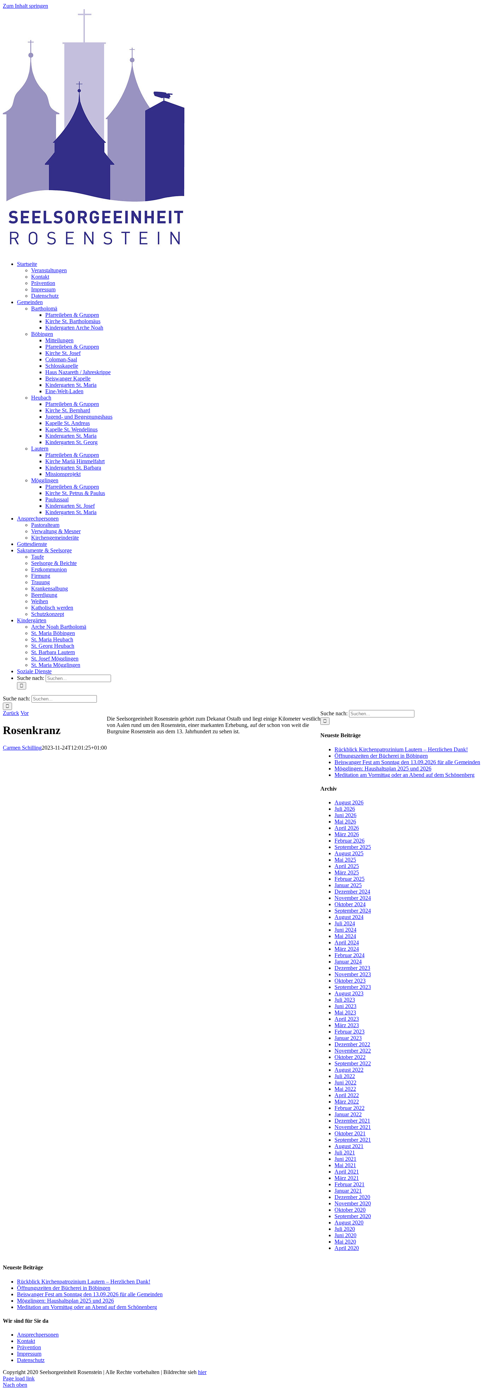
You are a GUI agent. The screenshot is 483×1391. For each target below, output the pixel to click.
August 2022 (348, 1070)
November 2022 (352, 1051)
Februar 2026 (349, 841)
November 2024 (352, 898)
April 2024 (346, 942)
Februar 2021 (349, 1184)
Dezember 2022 (352, 1044)
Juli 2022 (344, 1076)
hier (202, 1372)
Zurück (11, 713)
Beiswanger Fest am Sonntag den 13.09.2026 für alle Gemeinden (407, 762)
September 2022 (352, 1063)
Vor (25, 713)
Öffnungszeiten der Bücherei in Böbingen (381, 756)
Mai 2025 (345, 860)
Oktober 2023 (350, 981)
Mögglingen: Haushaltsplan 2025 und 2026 (382, 769)
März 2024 (346, 949)
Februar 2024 (349, 955)
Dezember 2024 (352, 892)
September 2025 (352, 847)
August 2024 (348, 917)
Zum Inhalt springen (25, 6)
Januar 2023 (348, 1038)
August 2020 (348, 1223)
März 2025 (346, 872)
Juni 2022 (345, 1082)
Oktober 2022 (350, 1057)
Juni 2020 (345, 1235)
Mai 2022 (345, 1089)
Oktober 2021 (350, 1133)
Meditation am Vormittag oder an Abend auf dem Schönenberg (404, 775)
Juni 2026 (345, 815)
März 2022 (346, 1102)
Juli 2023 (344, 1000)
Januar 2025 (348, 885)
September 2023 (352, 987)
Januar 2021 (348, 1191)
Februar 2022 (349, 1108)
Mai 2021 (345, 1165)
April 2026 (346, 828)
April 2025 (346, 866)
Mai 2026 (345, 822)
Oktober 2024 (350, 904)
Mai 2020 (345, 1242)
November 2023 (352, 974)
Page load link (19, 1378)
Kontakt (26, 1341)
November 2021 (352, 1127)
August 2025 (348, 853)
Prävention (29, 1347)
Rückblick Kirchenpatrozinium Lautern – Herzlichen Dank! (401, 749)
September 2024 (352, 911)
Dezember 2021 (352, 1121)
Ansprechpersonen (38, 1335)
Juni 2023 (345, 1006)
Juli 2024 (344, 923)
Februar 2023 (349, 1032)
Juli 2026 (344, 809)
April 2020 (346, 1248)
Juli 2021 (344, 1153)
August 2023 (348, 993)
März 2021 (346, 1178)
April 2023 (346, 1019)
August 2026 (348, 802)
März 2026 (346, 834)
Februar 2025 (349, 879)
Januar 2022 (348, 1114)
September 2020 (352, 1216)
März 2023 (346, 1025)
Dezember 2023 (352, 968)
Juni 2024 (345, 930)
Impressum (29, 1354)
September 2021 (352, 1140)
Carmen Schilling (22, 748)
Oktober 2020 (350, 1210)
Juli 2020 (344, 1229)
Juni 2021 (345, 1159)
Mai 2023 (345, 1012)
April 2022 (346, 1095)
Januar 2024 (348, 962)
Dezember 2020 (352, 1197)
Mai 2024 (345, 936)
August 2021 (348, 1146)
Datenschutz (31, 1360)
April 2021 (346, 1172)
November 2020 (352, 1203)
